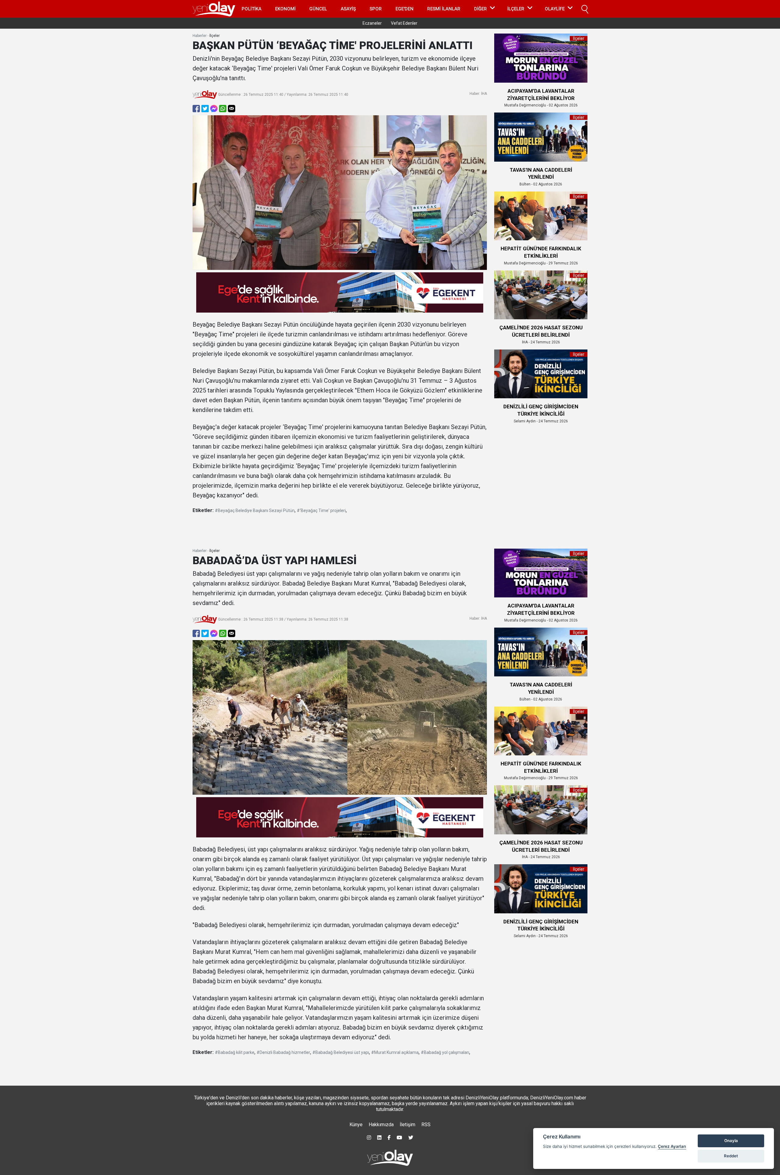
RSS (426, 1124)
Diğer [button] (480, 9)
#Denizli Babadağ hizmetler (283, 1052)
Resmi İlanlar (443, 9)
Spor (376, 9)
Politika (251, 9)
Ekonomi (285, 9)
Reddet (731, 1155)
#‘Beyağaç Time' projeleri (321, 510)
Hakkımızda (381, 1124)
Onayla (731, 1140)
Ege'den (404, 9)
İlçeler (214, 36)
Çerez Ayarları (672, 1146)
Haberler (200, 36)
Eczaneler (372, 23)
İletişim (407, 1124)
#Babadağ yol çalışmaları (445, 1052)
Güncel (318, 9)
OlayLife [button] (555, 9)
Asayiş (348, 9)
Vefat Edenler (404, 23)
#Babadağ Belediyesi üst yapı (340, 1052)
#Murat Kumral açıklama (395, 1052)
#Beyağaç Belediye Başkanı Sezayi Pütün (255, 510)
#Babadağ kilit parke (234, 1052)
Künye (356, 1124)
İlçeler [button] (515, 9)
